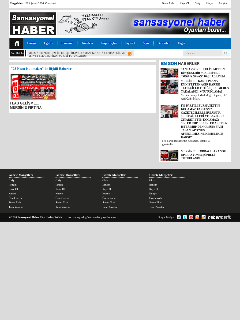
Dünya (31, 43)
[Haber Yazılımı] (219, 217)
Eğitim (48, 43)
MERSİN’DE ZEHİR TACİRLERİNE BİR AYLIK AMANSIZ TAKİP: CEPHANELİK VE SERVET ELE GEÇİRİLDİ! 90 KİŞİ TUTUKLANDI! (77, 54)
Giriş (197, 3)
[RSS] (197, 217)
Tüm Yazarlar (16, 206)
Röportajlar (109, 43)
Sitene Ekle (168, 3)
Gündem (87, 43)
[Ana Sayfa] (16, 43)
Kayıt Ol (184, 3)
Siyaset (130, 43)
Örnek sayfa (15, 198)
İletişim (223, 3)
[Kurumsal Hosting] (204, 217)
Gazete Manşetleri (21, 175)
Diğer (182, 43)
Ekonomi (67, 43)
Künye (209, 3)
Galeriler (164, 43)
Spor (146, 43)
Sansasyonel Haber (28, 217)
